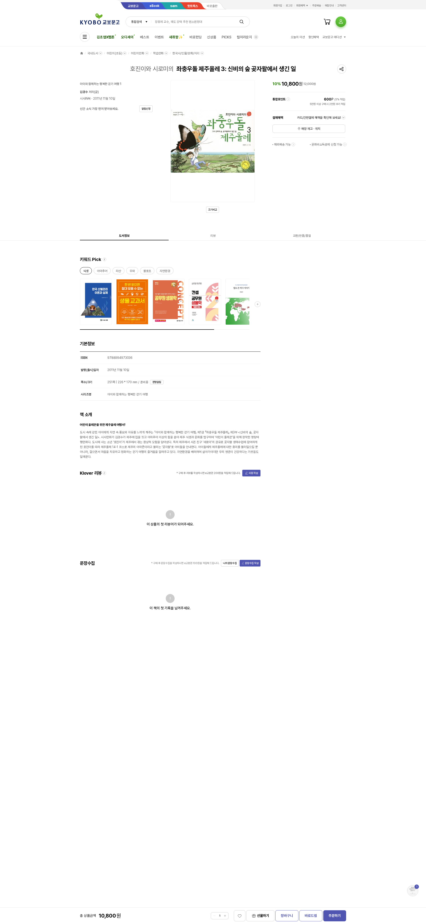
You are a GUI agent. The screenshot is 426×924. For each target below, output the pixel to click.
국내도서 (92, 53)
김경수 (84, 92)
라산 (118, 271)
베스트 (144, 37)
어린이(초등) (114, 53)
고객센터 (341, 5)
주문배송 (316, 5)
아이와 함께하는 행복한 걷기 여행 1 (100, 84)
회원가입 (277, 5)
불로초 (147, 271)
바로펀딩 (195, 37)
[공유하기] (341, 69)
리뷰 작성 (253, 473)
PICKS (226, 37)
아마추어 (102, 271)
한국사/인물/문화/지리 (185, 53)
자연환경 (165, 271)
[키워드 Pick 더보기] (257, 304)
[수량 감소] (214, 915)
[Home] (81, 53)
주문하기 (335, 916)
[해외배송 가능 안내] (293, 144)
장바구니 (287, 916)
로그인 (289, 5)
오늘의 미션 (298, 37)
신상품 (211, 37)
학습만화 (158, 53)
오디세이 (127, 37)
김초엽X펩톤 (105, 37)
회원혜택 (300, 5)
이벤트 (159, 37)
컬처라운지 (244, 37)
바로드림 (311, 916)
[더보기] (256, 37)
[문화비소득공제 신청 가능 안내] (345, 144)
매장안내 (329, 5)
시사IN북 (85, 98)
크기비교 (212, 209)
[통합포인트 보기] (288, 99)
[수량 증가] (225, 915)
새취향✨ (176, 37)
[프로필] (340, 21)
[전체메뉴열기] (85, 37)
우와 (132, 271)
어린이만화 (137, 53)
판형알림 (156, 382)
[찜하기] (239, 915)
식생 (86, 271)
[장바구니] (327, 22)
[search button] (241, 21)
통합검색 (136, 22)
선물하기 (263, 916)
